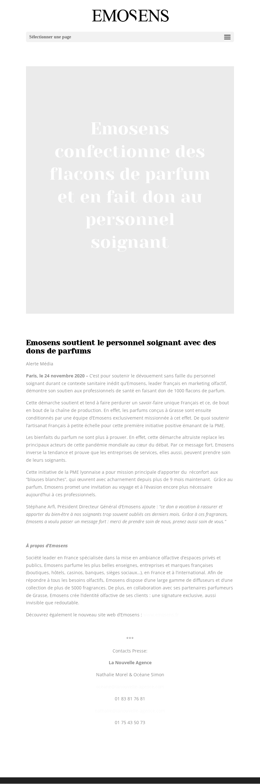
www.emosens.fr (161, 615)
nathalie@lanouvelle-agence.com (130, 711)
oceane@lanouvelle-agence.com (130, 687)
